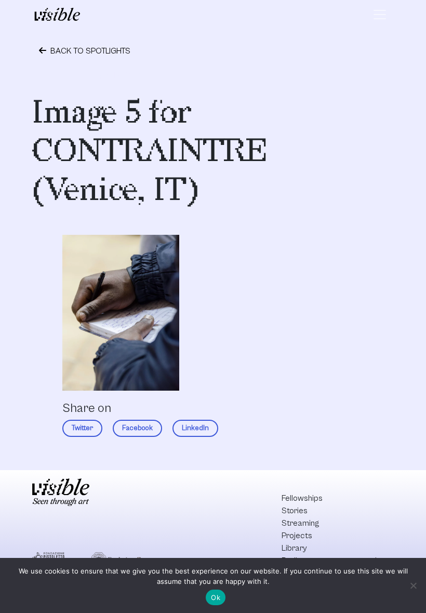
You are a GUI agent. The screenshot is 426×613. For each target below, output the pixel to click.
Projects (297, 535)
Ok (215, 597)
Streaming (300, 523)
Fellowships (302, 498)
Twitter (82, 428)
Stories (295, 510)
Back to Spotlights (89, 51)
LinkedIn (195, 428)
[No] (413, 585)
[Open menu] (380, 14)
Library (294, 548)
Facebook (137, 428)
